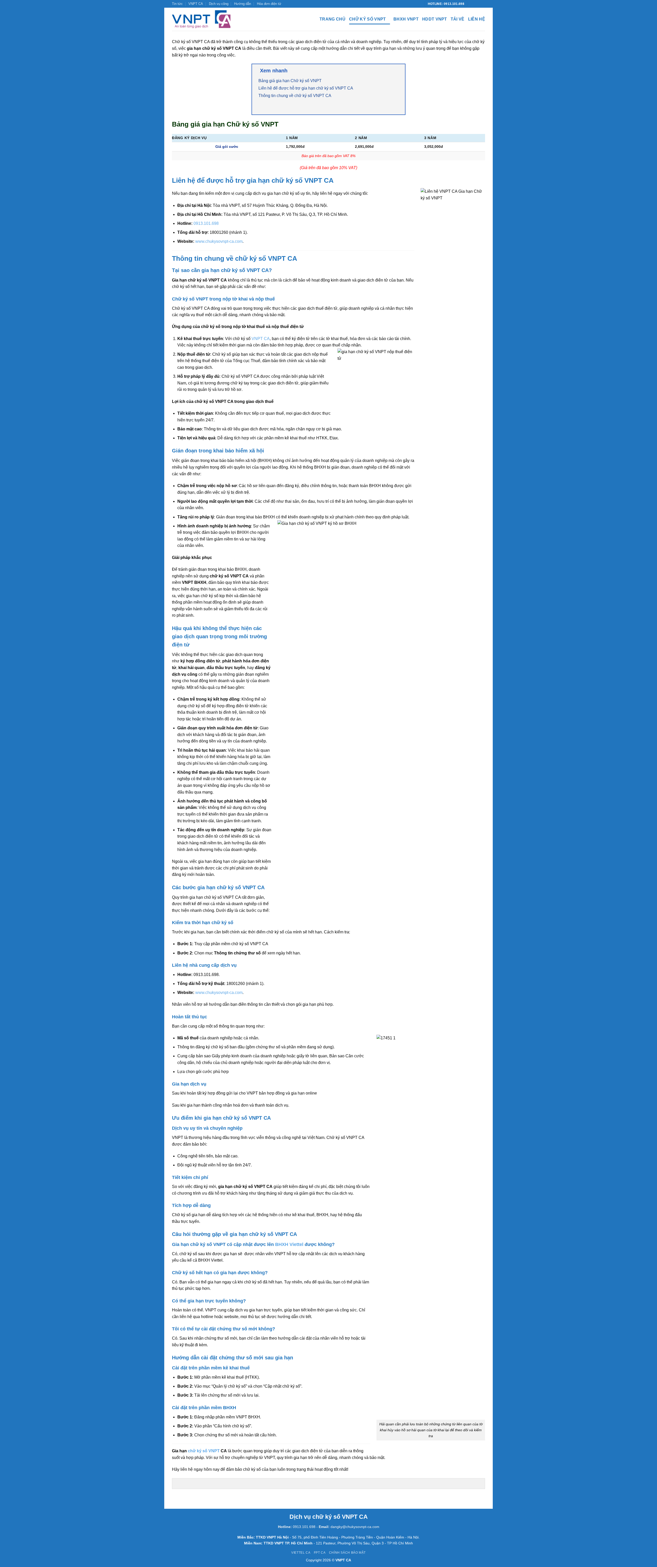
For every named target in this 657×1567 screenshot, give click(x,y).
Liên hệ (476, 19)
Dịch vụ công (218, 4)
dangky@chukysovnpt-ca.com (355, 1527)
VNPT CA (195, 4)
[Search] (240, 19)
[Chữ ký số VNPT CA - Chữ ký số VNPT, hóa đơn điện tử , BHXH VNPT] (201, 19)
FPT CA (320, 1552)
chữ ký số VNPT (204, 1451)
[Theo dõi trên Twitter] (477, 4)
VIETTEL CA (300, 1552)
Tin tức (177, 4)
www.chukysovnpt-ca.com (219, 241)
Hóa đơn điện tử (269, 4)
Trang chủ (332, 19)
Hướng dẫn (242, 4)
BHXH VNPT (406, 19)
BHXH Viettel (289, 1244)
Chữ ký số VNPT (367, 19)
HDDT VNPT (434, 19)
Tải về (458, 19)
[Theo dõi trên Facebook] (472, 4)
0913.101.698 (206, 223)
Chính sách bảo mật (347, 1552)
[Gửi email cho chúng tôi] (482, 4)
